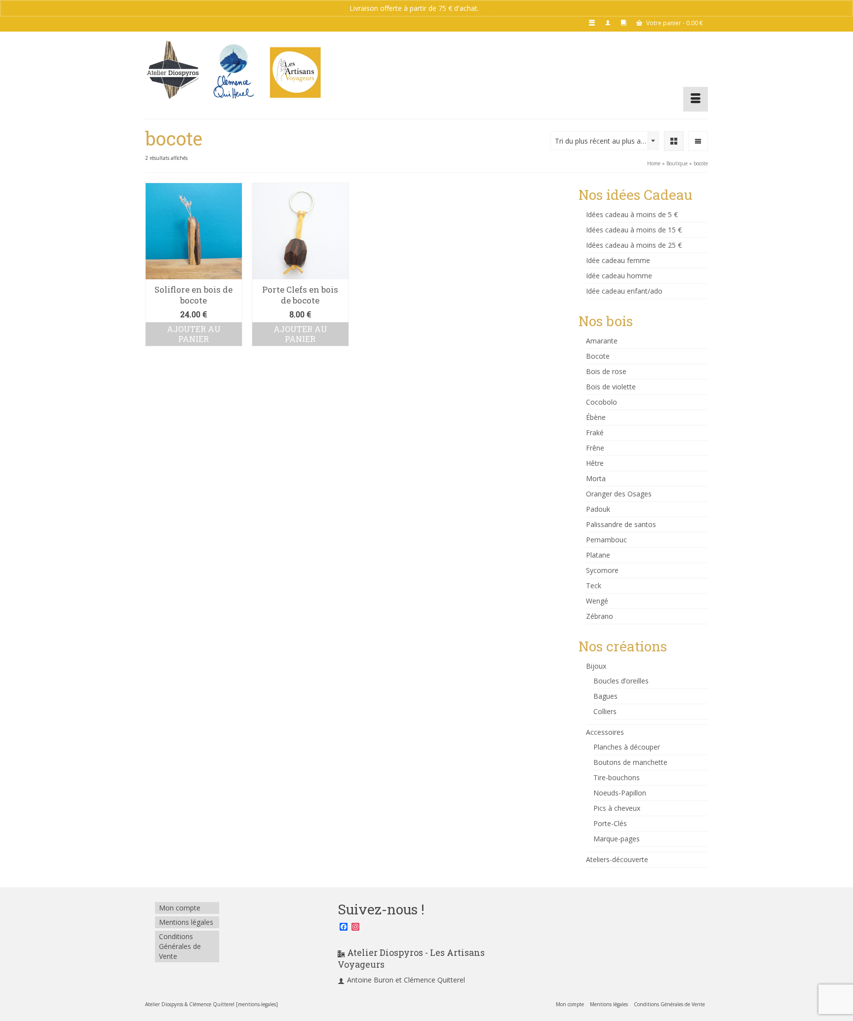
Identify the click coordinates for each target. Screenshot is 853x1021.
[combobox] (604, 140)
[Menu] (695, 99)
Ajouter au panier (194, 334)
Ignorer (492, 8)
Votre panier (674, 23)
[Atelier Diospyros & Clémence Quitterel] (234, 72)
